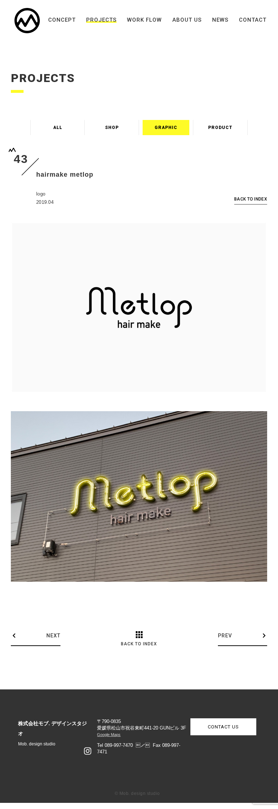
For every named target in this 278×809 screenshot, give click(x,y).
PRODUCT (220, 127)
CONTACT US (223, 727)
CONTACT (252, 20)
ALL (57, 127)
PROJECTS (101, 20)
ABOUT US (187, 20)
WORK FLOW (144, 20)
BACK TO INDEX (250, 199)
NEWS (220, 20)
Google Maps (109, 734)
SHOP (112, 127)
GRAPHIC (166, 127)
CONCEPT (62, 20)
